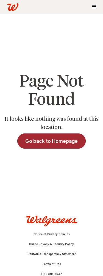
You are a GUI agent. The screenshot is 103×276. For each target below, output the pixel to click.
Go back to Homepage (51, 141)
